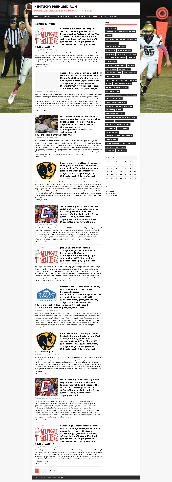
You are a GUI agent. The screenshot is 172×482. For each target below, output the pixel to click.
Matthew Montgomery (114, 106)
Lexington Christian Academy (116, 102)
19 (116, 175)
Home (36, 17)
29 (130, 178)
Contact (113, 17)
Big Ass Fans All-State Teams (126, 54)
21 (50, 471)
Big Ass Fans (110, 54)
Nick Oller (109, 121)
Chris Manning (111, 61)
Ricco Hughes (110, 128)
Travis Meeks (110, 151)
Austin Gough (110, 50)
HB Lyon (108, 84)
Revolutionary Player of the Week (117, 125)
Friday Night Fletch (112, 76)
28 (125, 178)
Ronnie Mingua (123, 128)
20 (121, 175)
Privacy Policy (110, 191)
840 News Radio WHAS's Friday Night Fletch (120, 32)
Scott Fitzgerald (112, 132)
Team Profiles (48, 17)
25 (112, 178)
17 (107, 175)
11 (112, 171)
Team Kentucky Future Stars (115, 147)
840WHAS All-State (112, 43)
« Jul (106, 186)
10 (107, 171)
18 (112, 175)
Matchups (93, 17)
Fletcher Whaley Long (113, 73)
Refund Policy (110, 193)
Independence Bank (112, 91)
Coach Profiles (63, 17)
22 (130, 175)
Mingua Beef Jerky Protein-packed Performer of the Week (125, 117)
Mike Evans (128, 106)
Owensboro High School (124, 121)
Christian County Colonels (115, 65)
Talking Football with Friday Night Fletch (120, 143)
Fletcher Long (53, 50)
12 (116, 171)
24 (107, 178)
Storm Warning (111, 139)
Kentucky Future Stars (114, 99)
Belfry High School (124, 50)
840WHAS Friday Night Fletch (115, 47)
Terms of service (111, 195)
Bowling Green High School (115, 58)
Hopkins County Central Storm (117, 87)
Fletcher (131, 65)
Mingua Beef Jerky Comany (115, 113)
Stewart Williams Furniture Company (119, 136)
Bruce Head (131, 58)
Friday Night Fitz (130, 73)
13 (121, 171)
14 (125, 171)
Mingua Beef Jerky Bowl (114, 110)
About (103, 17)
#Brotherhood (111, 28)
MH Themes (61, 477)
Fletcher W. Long (124, 69)
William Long (121, 151)
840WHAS (108, 35)
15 (130, 171)
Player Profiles (79, 17)
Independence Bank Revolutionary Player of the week (124, 95)
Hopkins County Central (122, 84)
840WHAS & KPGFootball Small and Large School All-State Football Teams (131, 39)
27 (121, 178)
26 (116, 178)
